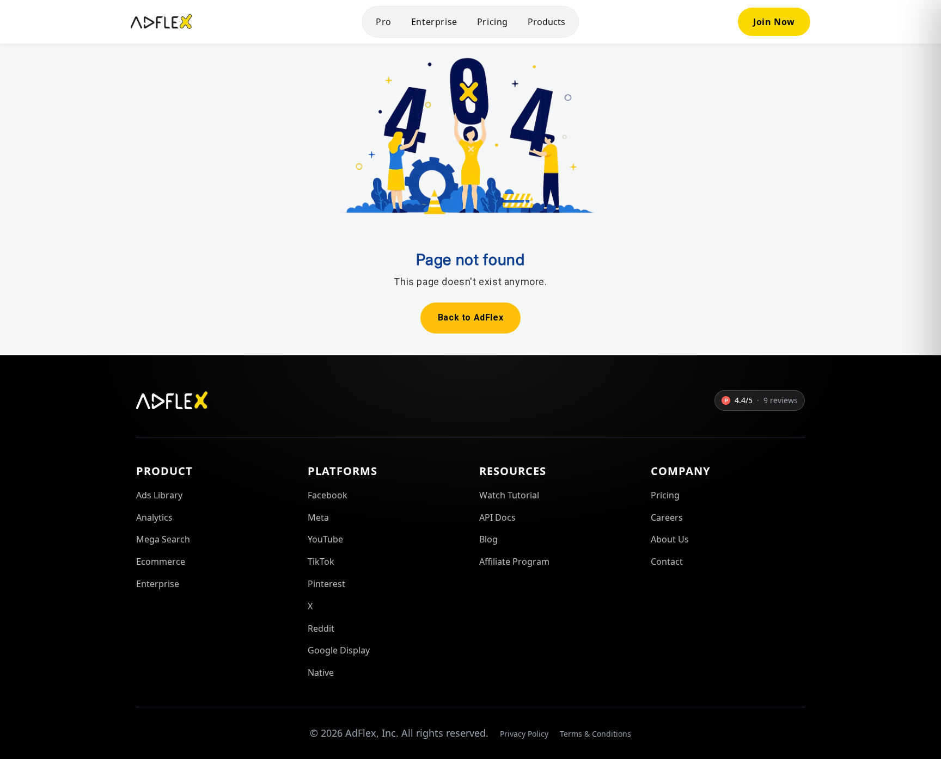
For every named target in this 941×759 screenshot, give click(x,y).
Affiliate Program (514, 561)
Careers (667, 517)
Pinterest (326, 584)
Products (546, 22)
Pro (384, 22)
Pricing (492, 22)
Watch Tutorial (509, 495)
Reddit (321, 628)
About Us (670, 539)
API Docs (497, 517)
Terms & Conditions (595, 734)
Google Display (339, 650)
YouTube (325, 539)
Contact (667, 561)
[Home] (161, 21)
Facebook (327, 495)
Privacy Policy (524, 734)
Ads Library (159, 495)
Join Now (774, 22)
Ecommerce (160, 561)
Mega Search (163, 539)
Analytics (154, 517)
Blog (488, 539)
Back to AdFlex (470, 317)
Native (321, 672)
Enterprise (434, 22)
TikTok (321, 561)
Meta (318, 517)
